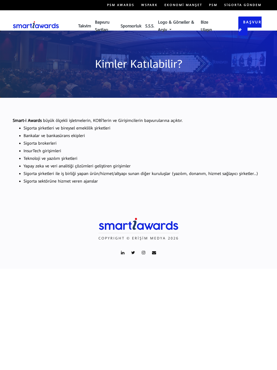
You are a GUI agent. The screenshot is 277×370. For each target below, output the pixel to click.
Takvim (84, 26)
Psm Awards (120, 5)
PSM (213, 5)
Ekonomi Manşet (183, 5)
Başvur (252, 22)
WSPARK (149, 5)
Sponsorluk (131, 26)
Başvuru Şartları (102, 26)
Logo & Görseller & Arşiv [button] (176, 26)
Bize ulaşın (206, 26)
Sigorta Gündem (243, 5)
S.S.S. (149, 26)
